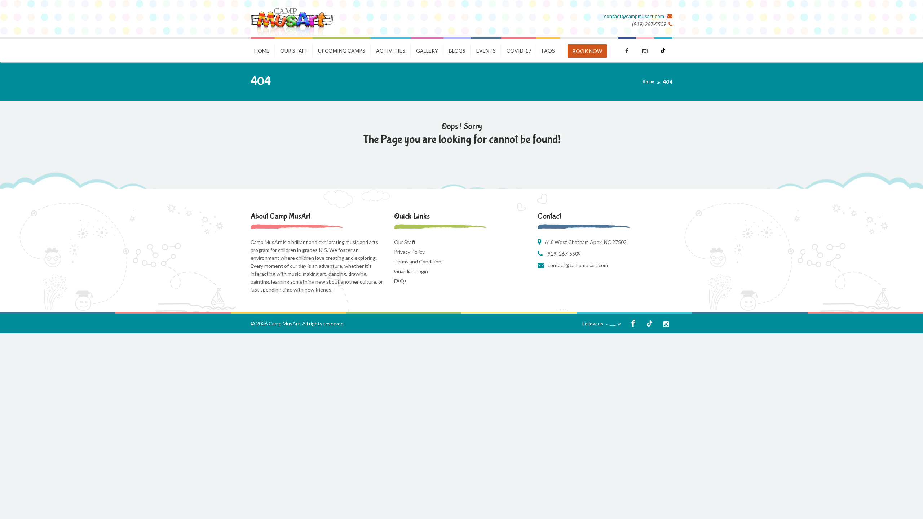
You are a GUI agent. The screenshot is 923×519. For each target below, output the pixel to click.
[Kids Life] (292, 18)
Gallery (427, 51)
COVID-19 (519, 51)
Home (261, 51)
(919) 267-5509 (563, 253)
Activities (390, 51)
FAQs (400, 281)
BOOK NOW (587, 51)
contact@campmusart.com (634, 16)
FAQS (548, 51)
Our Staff (293, 51)
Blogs (457, 51)
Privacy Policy (409, 252)
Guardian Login (411, 271)
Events (486, 51)
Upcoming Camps (341, 51)
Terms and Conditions (419, 261)
